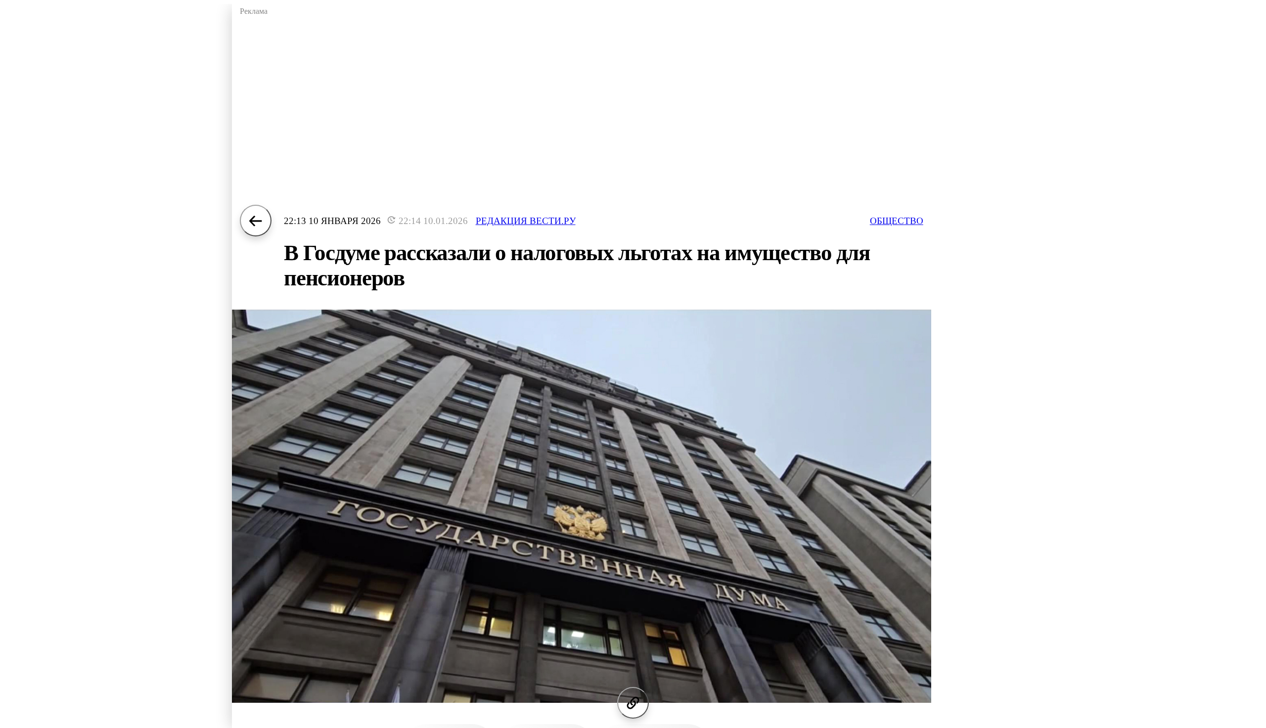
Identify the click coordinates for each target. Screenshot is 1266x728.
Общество (896, 221)
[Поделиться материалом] (633, 703)
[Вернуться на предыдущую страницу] (255, 220)
